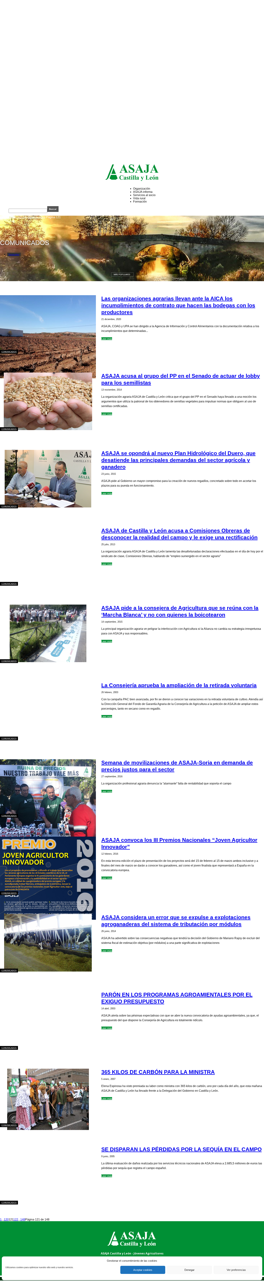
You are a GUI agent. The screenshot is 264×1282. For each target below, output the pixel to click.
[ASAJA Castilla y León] (132, 172)
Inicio (3, 217)
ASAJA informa (17, 217)
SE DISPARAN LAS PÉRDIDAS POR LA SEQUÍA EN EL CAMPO (181, 1149)
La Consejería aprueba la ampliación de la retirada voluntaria (179, 685)
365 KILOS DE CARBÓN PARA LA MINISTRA (158, 1072)
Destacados (14, 254)
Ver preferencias (236, 1269)
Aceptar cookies (142, 1269)
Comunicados (36, 217)
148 (22, 1219)
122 (15, 1219)
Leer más (106, 338)
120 (6, 1219)
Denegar (189, 1269)
